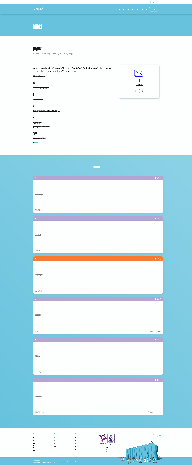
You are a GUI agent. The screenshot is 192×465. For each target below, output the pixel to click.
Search (152, 2)
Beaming (38, 9)
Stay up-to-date (138, 80)
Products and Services (63, 462)
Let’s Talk (74, 462)
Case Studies (69, 462)
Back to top (159, 436)
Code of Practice (75, 446)
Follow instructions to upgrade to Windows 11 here (35, 142)
